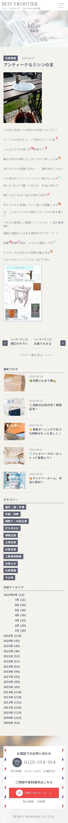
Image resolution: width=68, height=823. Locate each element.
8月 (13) (14, 595)
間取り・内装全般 (16, 521)
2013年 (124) (12, 697)
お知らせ (10, 563)
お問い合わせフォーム (38, 793)
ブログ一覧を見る (32, 355)
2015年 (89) (11, 687)
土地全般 (10, 542)
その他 (9, 577)
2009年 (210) (12, 718)
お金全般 (10, 549)
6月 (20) (20, 605)
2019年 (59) (11, 666)
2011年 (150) (12, 707)
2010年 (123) (12, 712)
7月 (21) (20, 600)
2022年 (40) (11, 651)
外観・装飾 (12, 514)
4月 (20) (20, 615)
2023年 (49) (11, 646)
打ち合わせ (12, 528)
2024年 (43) (11, 641)
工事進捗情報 (13, 556)
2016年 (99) (11, 682)
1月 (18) (20, 630)
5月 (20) (20, 610)
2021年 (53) (11, 656)
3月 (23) (20, 620)
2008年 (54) (11, 723)
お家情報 (10, 58)
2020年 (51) (11, 661)
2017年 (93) (11, 677)
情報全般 (10, 535)
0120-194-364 (40, 762)
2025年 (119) (12, 636)
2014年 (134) (12, 692)
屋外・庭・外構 (14, 507)
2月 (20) (20, 625)
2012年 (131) (12, 702)
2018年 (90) (11, 671)
